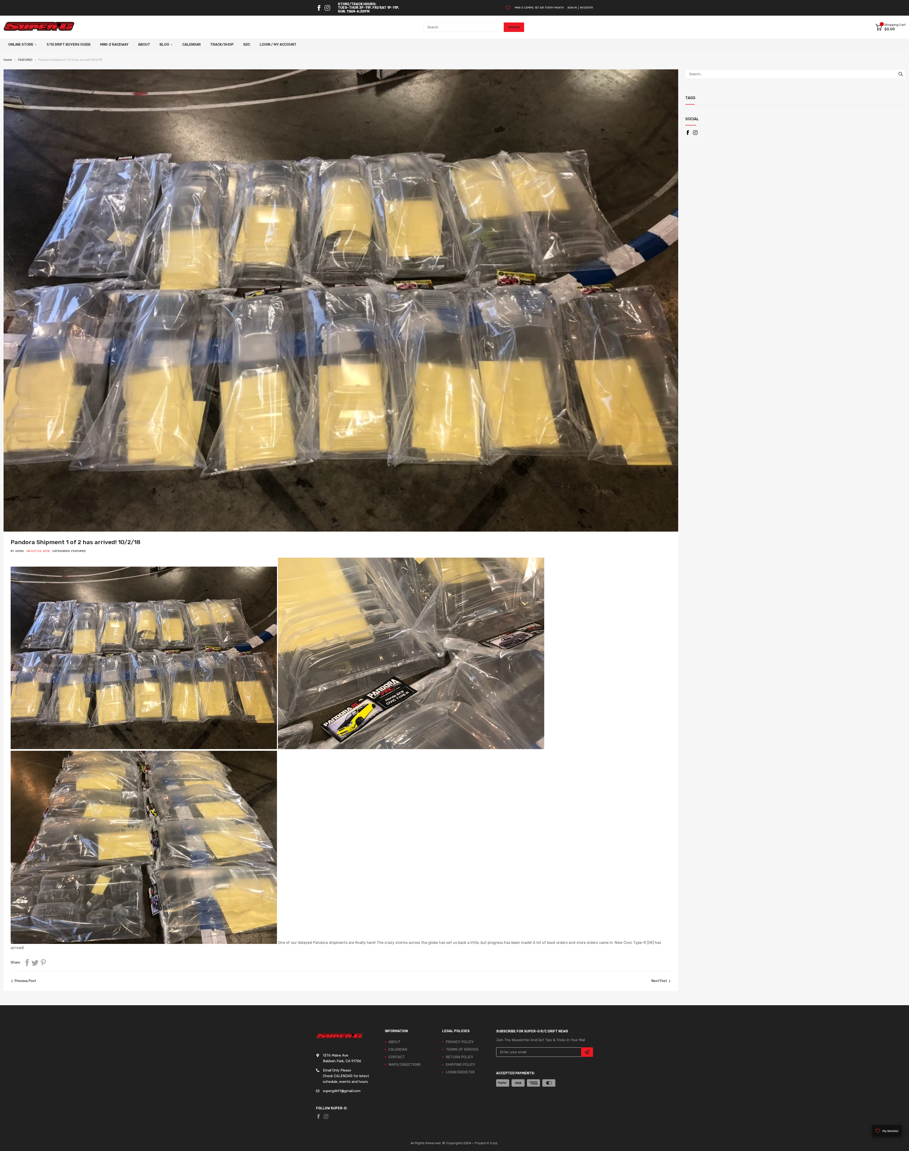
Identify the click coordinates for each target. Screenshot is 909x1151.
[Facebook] (319, 8)
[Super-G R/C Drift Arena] (39, 27)
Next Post (659, 981)
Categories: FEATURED (69, 551)
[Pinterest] (43, 962)
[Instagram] (327, 8)
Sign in (572, 7)
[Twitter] (35, 962)
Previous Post (25, 981)
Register (586, 7)
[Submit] (587, 1052)
